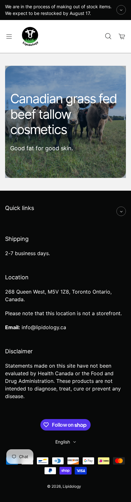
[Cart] (122, 36)
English (62, 441)
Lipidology (72, 486)
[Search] (108, 36)
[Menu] (9, 36)
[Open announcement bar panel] (121, 10)
